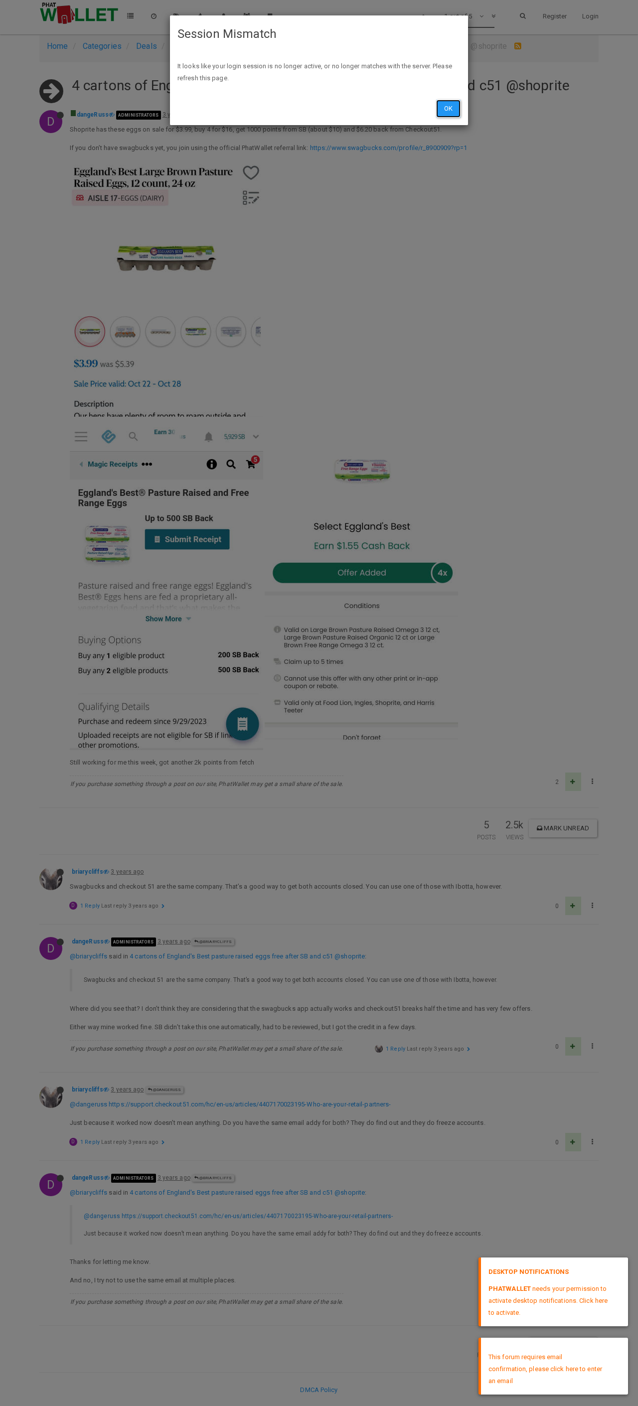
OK (448, 108)
